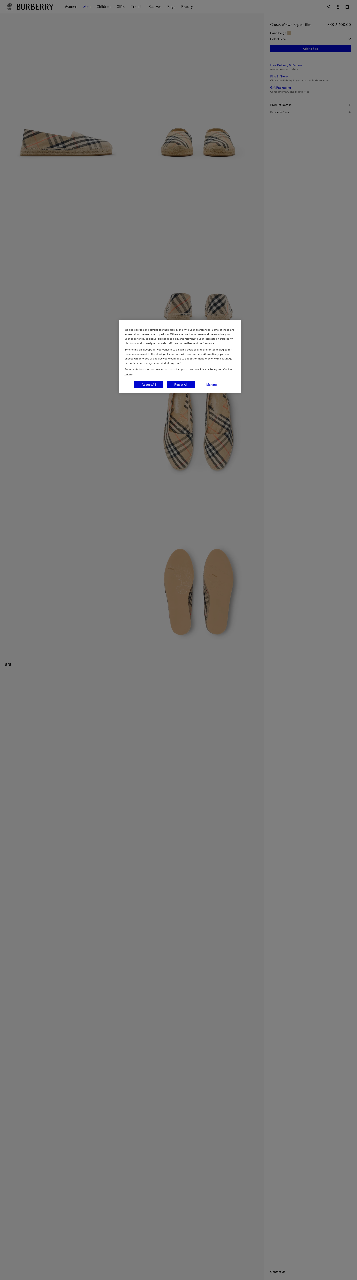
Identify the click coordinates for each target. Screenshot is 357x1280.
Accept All (149, 384)
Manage (212, 384)
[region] (180, 356)
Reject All (180, 384)
